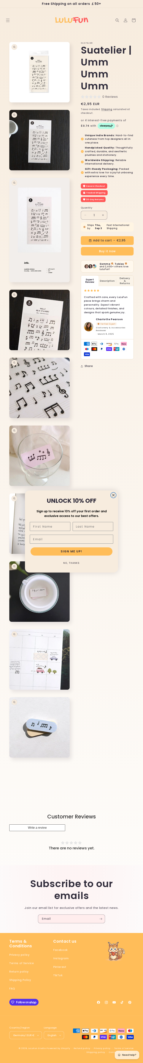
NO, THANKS (71, 563)
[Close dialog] (113, 495)
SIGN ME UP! (71, 551)
